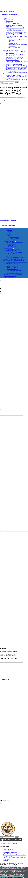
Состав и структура (8, 19)
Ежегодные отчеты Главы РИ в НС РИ (16, 75)
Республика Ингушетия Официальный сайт (14, 855)
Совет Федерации (8, 850)
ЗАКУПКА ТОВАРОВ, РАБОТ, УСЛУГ (17, 79)
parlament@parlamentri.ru (10, 655)
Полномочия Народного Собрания (15, 35)
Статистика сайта (12, 866)
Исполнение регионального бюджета (16, 68)
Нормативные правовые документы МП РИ (15, 42)
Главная (5, 16)
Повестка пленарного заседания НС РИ (16, 67)
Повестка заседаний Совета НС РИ (15, 65)
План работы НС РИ (11, 78)
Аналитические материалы (10, 74)
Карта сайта (3, 866)
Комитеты (9, 26)
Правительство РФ (8, 853)
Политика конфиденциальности (8, 843)
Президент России (8, 849)
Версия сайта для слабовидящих (12, 839)
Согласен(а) (3, 877)
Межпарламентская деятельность (18, 72)
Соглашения (12, 71)
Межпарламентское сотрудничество (15, 69)
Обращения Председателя (7, 225)
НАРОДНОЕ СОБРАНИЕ (7, 11)
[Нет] (23, 877)
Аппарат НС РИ (10, 29)
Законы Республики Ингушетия (14, 57)
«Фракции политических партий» (15, 28)
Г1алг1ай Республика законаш (14, 58)
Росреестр (5, 860)
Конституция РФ (7, 856)
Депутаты (8, 22)
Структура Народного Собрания (14, 30)
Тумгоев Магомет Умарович (8, 220)
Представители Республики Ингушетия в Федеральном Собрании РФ (16, 32)
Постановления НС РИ (12, 60)
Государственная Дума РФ (10, 852)
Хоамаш (5, 18)
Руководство (9, 21)
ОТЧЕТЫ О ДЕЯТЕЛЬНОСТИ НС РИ (16, 76)
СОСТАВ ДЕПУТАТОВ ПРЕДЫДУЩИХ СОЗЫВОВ (14, 24)
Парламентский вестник (6, 83)
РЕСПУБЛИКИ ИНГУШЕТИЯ (8, 14)
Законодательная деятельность (11, 50)
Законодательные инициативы (14, 62)
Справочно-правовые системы (14, 64)
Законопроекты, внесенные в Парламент (17, 61)
